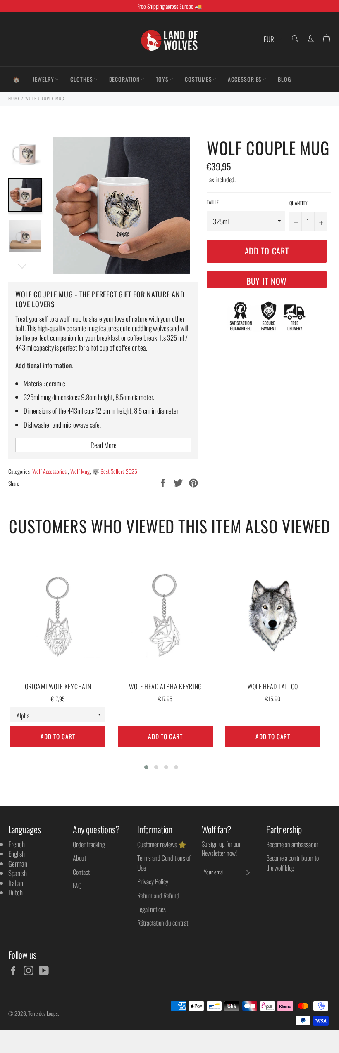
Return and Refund (158, 895)
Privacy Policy (152, 881)
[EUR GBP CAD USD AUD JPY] (272, 39)
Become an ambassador (292, 844)
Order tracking (89, 844)
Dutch (15, 892)
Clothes (81, 79)
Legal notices (151, 909)
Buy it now (266, 281)
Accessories (245, 79)
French (16, 844)
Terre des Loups (43, 1013)
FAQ (77, 885)
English (16, 853)
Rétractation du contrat (162, 923)
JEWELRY (43, 79)
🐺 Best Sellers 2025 (114, 471)
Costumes (198, 79)
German (17, 863)
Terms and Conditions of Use (164, 862)
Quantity (298, 203)
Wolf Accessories (50, 471)
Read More (104, 445)
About (79, 858)
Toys (162, 79)
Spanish (17, 873)
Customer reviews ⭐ (161, 844)
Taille (213, 202)
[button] (146, 767)
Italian (15, 883)
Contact (81, 872)
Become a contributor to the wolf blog (292, 862)
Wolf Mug (80, 471)
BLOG (284, 79)
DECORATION (124, 79)
